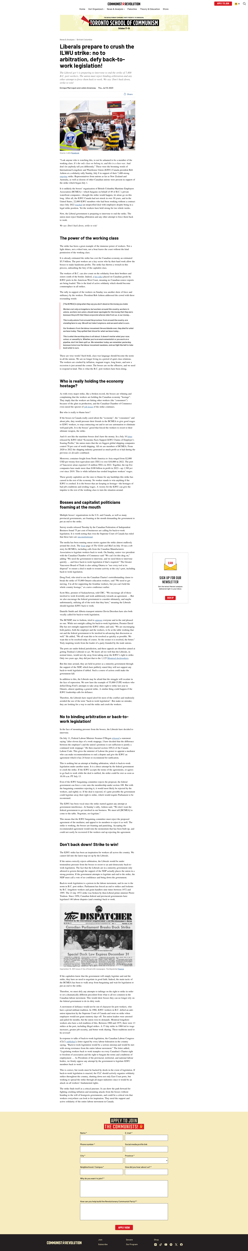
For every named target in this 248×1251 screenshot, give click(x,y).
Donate (129, 1239)
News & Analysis (67, 39)
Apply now (124, 1228)
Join (100, 1239)
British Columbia (84, 39)
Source (121, 969)
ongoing (63, 176)
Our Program (132, 1244)
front (83, 545)
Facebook (75, 153)
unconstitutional (85, 536)
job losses (88, 406)
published (71, 1041)
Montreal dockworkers (117, 658)
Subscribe (103, 1244)
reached (78, 204)
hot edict (99, 276)
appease (98, 619)
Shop (156, 1239)
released (115, 738)
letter (129, 436)
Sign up (170, 598)
